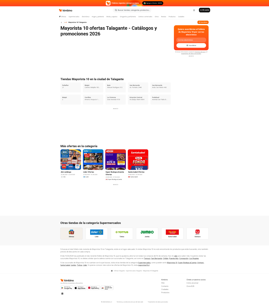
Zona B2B (190, 286)
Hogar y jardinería (98, 17)
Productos (172, 17)
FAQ (162, 283)
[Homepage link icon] (112, 271)
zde (175, 256)
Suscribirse (204, 22)
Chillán (165, 258)
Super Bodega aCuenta (187, 262)
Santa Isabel (65, 265)
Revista (163, 17)
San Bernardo (156, 258)
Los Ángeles (194, 258)
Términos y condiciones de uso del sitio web (130, 302)
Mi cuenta (205, 10)
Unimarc (200, 262)
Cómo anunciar (192, 283)
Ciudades (181, 17)
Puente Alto (173, 258)
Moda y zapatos (111, 17)
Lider (85, 265)
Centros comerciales (145, 17)
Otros (157, 17)
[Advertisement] (115, 124)
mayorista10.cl (143, 265)
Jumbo (73, 265)
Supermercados (74, 17)
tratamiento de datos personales (191, 53)
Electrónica (85, 17)
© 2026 (106, 302)
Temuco (147, 258)
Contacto (164, 286)
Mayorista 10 (172, 262)
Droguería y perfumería (128, 17)
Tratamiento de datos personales (158, 302)
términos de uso (200, 52)
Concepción (183, 258)
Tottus (79, 265)
